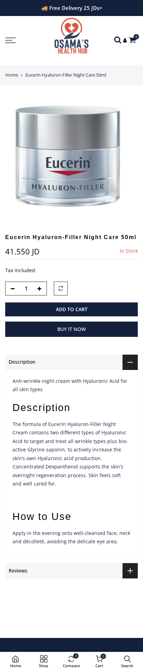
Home (11, 75)
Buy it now (71, 329)
